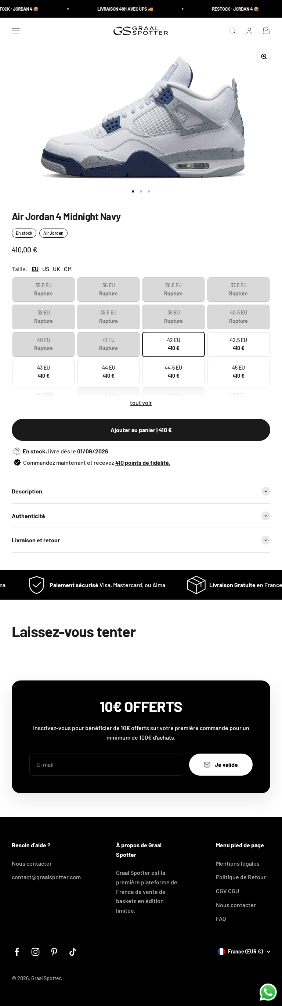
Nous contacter (32, 863)
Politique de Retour (241, 876)
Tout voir (141, 402)
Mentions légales (238, 863)
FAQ (221, 918)
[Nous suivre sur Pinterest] (54, 952)
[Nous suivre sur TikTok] (73, 952)
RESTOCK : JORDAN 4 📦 (229, 8)
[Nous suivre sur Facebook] (17, 952)
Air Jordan (53, 233)
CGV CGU (227, 890)
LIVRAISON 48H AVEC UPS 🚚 (119, 8)
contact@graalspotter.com (46, 876)
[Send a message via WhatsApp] (268, 992)
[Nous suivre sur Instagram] (35, 952)
